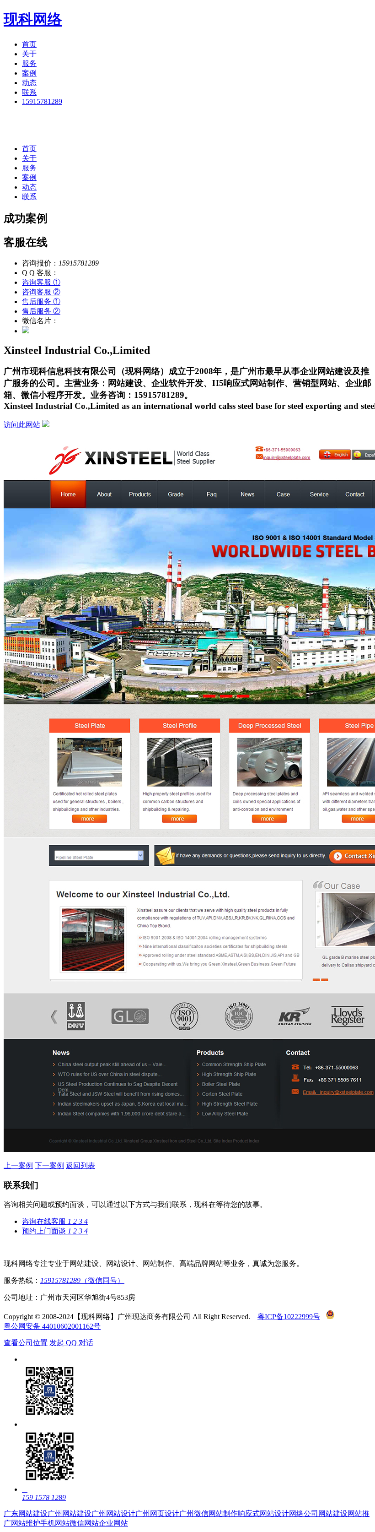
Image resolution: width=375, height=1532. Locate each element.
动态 (29, 83)
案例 (29, 73)
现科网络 (33, 19)
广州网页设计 (157, 1513)
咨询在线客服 (55, 1221)
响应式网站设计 (263, 1513)
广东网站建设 (26, 1513)
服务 (29, 63)
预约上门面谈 (55, 1231)
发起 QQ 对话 (71, 1343)
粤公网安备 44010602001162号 (52, 1326)
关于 (29, 54)
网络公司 (303, 1513)
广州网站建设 (69, 1513)
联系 (29, 92)
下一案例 (49, 1165)
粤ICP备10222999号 (288, 1316)
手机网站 (55, 1523)
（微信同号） (82, 1280)
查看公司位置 (26, 1343)
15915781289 (42, 101)
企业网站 (113, 1523)
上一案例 (18, 1165)
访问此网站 (22, 425)
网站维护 (25, 1523)
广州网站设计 (113, 1513)
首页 (29, 44)
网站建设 (333, 1513)
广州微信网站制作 (208, 1513)
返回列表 (80, 1165)
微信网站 (84, 1523)
